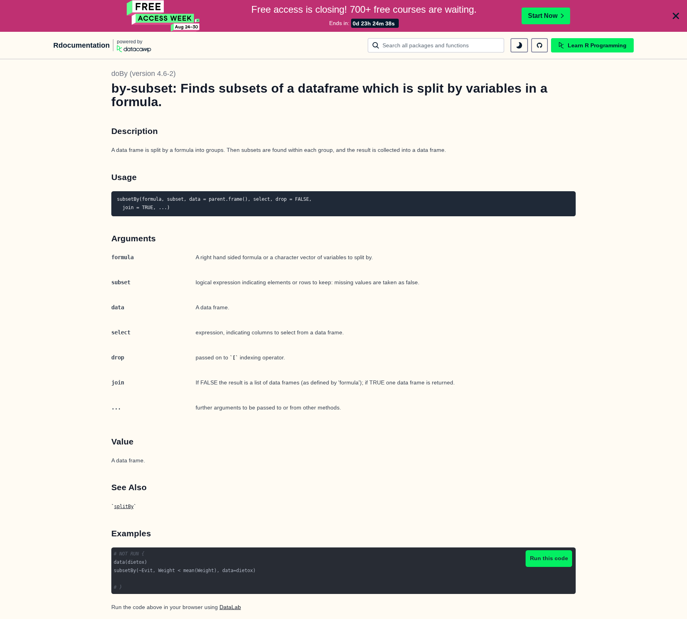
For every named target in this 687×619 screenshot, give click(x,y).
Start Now (542, 15)
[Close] (676, 16)
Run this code (549, 558)
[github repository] (539, 45)
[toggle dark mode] (519, 45)
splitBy (124, 506)
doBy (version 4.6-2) (143, 74)
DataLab (230, 607)
